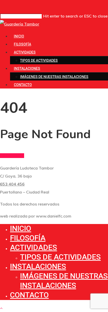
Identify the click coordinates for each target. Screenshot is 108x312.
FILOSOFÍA (22, 44)
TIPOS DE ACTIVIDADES (39, 60)
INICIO (19, 36)
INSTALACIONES (27, 68)
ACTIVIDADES (25, 52)
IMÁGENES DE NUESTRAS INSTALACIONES (54, 77)
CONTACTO (23, 85)
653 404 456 (12, 184)
